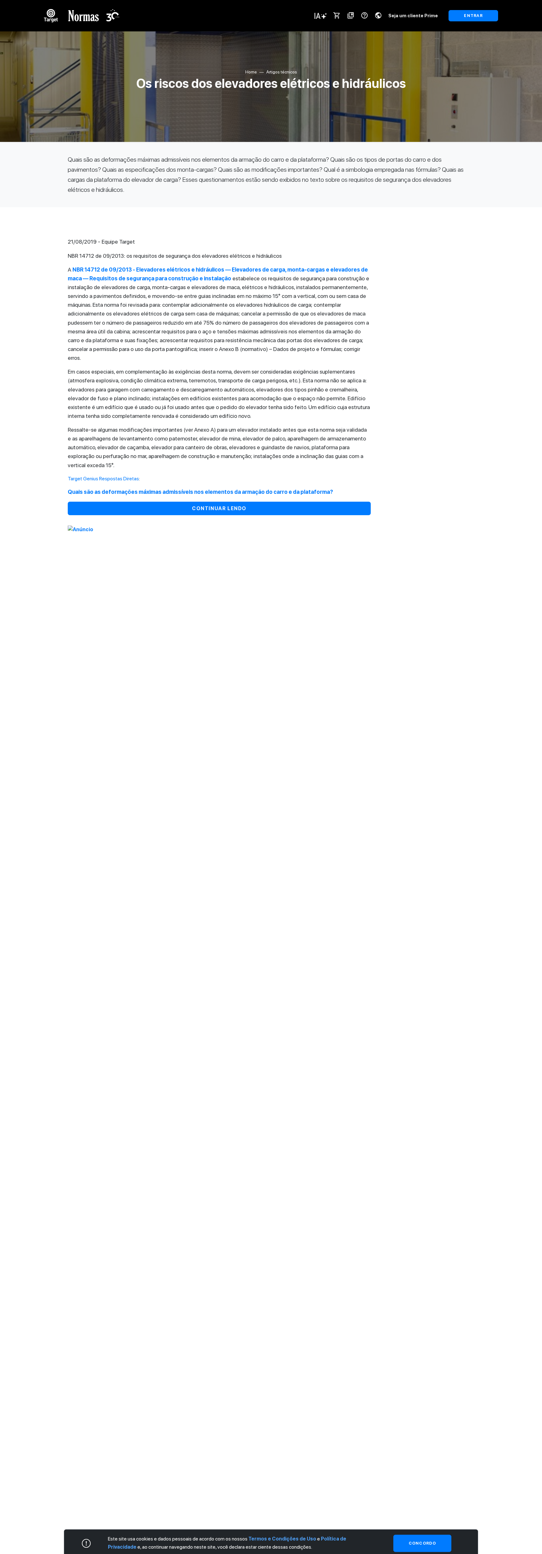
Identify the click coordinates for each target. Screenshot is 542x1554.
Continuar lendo (219, 508)
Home (251, 71)
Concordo (422, 1543)
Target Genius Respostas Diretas (103, 479)
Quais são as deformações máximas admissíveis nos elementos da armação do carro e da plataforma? (200, 491)
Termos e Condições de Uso (282, 1539)
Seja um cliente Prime (413, 15)
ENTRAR (473, 15)
